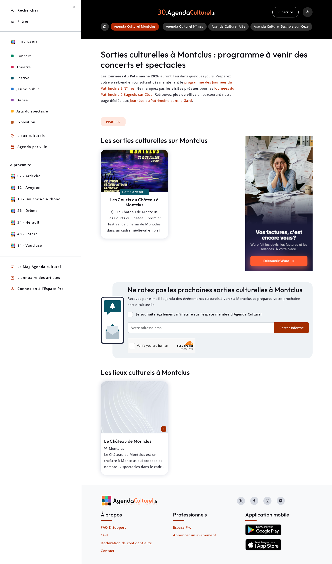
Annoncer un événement (194, 535)
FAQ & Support (113, 527)
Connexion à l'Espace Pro (37, 289)
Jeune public (28, 89)
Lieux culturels (27, 136)
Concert (23, 56)
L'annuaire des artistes (35, 277)
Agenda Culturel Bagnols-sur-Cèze (281, 26)
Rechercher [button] (24, 10)
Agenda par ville (28, 147)
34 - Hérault (28, 222)
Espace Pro (182, 527)
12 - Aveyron (29, 187)
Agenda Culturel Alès (228, 26)
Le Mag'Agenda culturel (35, 266)
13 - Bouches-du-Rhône (39, 199)
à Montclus (134, 202)
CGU (104, 535)
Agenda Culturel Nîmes (184, 26)
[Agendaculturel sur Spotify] (281, 501)
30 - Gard (27, 42)
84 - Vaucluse (29, 245)
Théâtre (23, 67)
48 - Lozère (27, 234)
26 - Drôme (27, 210)
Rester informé (291, 327)
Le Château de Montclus (127, 441)
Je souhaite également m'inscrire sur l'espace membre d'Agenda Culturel (199, 314)
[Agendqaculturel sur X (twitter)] (241, 501)
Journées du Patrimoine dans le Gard (161, 100)
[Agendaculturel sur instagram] (267, 501)
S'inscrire (285, 12)
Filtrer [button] (19, 21)
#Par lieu (113, 122)
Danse (22, 100)
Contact (107, 550)
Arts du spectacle (32, 111)
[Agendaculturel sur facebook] (254, 501)
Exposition (25, 122)
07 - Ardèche (29, 176)
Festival (23, 78)
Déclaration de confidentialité (126, 543)
